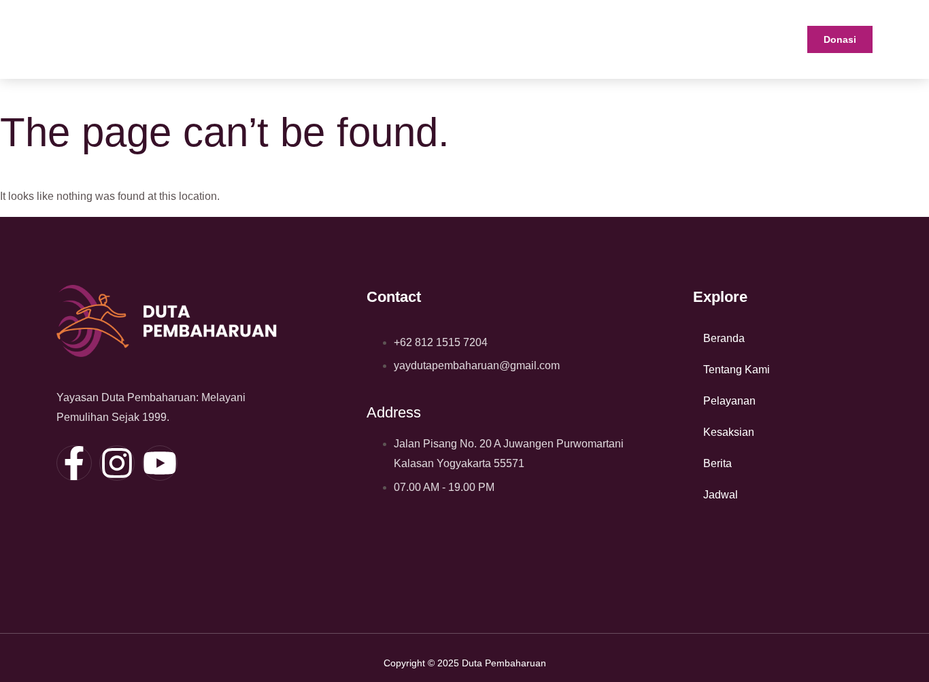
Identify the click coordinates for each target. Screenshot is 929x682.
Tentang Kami (736, 369)
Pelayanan (729, 401)
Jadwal (720, 494)
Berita (717, 463)
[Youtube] (160, 463)
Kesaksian (728, 432)
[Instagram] (117, 463)
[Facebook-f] (74, 463)
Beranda (724, 338)
